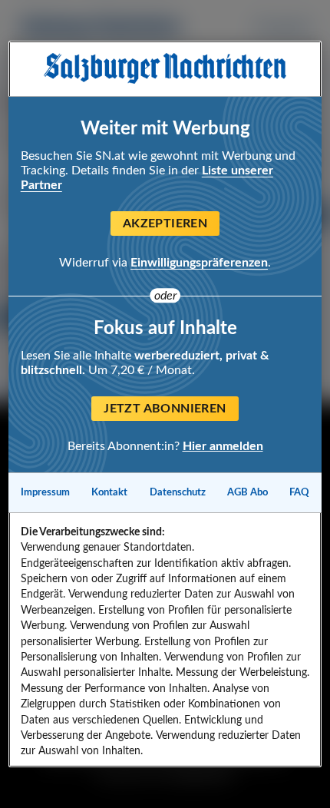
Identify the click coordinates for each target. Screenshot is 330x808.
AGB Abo (247, 492)
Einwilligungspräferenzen (199, 263)
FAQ (299, 492)
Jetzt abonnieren (165, 408)
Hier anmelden (223, 446)
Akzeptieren (165, 223)
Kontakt (109, 492)
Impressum (45, 492)
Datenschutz (178, 492)
